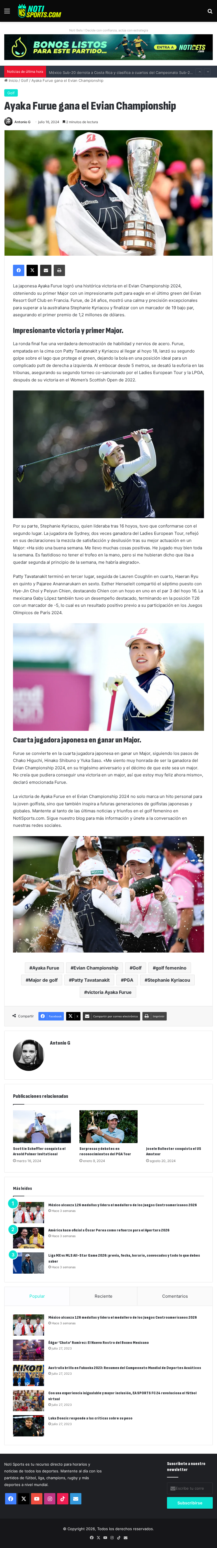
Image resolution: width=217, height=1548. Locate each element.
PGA (128, 980)
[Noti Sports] (39, 11)
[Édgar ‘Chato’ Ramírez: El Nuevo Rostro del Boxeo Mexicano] (28, 1350)
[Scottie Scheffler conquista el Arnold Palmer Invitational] (42, 1126)
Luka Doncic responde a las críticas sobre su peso (90, 1418)
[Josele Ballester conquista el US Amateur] (175, 1126)
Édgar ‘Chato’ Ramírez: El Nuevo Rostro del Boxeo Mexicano (98, 1342)
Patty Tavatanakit (91, 980)
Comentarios (175, 1296)
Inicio (13, 80)
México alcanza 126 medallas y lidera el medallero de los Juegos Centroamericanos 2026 (122, 1205)
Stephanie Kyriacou (168, 980)
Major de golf (43, 980)
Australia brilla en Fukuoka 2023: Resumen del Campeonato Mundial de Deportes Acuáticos (124, 1367)
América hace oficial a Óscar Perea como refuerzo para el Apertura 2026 (109, 1230)
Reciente (103, 1296)
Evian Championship (95, 968)
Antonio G (22, 122)
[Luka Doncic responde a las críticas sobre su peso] (28, 1425)
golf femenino (171, 968)
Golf (24, 80)
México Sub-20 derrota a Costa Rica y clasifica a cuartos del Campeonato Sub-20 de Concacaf (132, 71)
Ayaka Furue (45, 968)
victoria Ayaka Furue (109, 992)
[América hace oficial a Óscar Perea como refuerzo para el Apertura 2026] (28, 1237)
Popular (37, 1296)
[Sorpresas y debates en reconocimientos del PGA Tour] (108, 1126)
